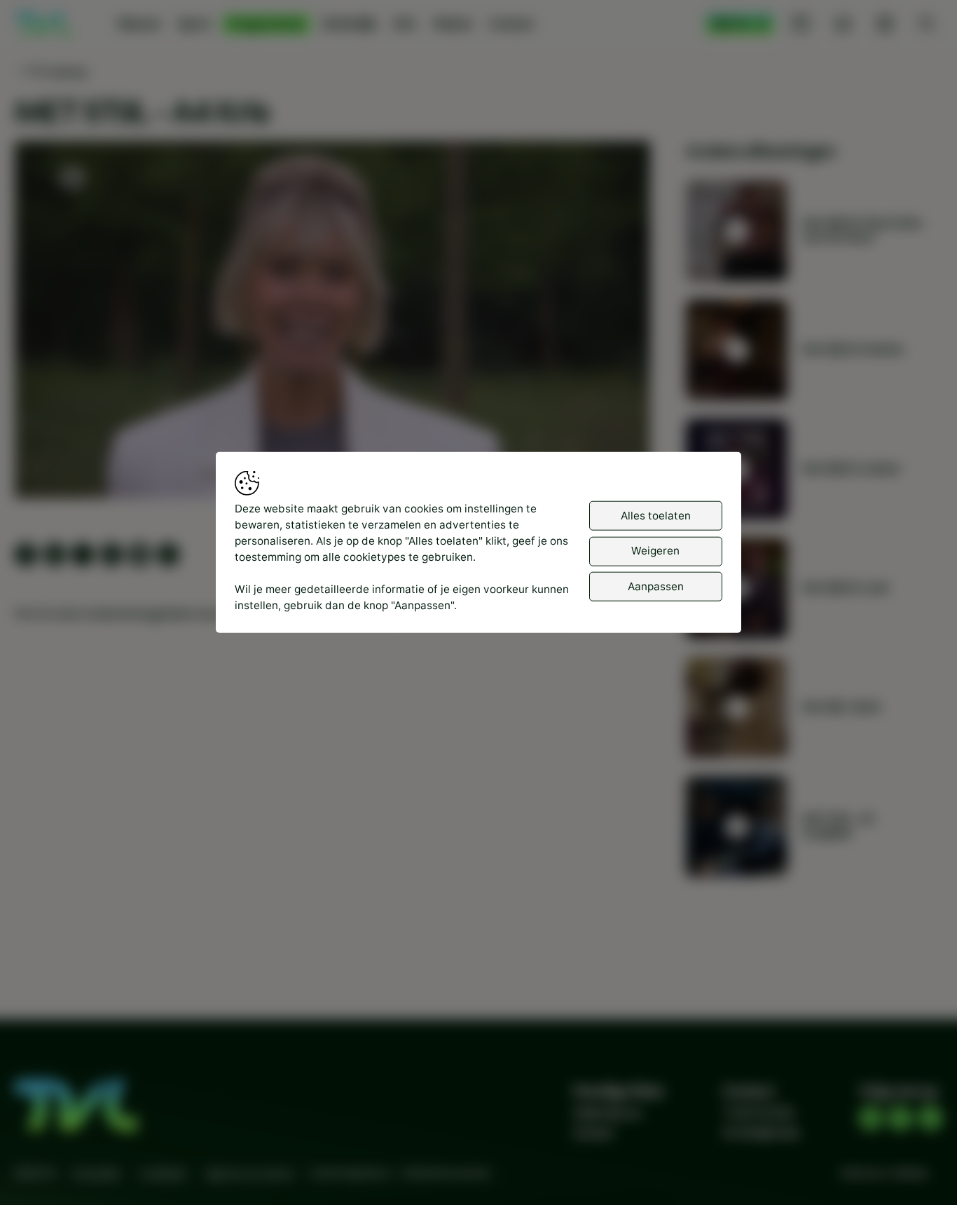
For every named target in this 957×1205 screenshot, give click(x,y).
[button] (335, 323)
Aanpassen (656, 585)
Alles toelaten (656, 515)
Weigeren (655, 550)
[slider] (333, 450)
